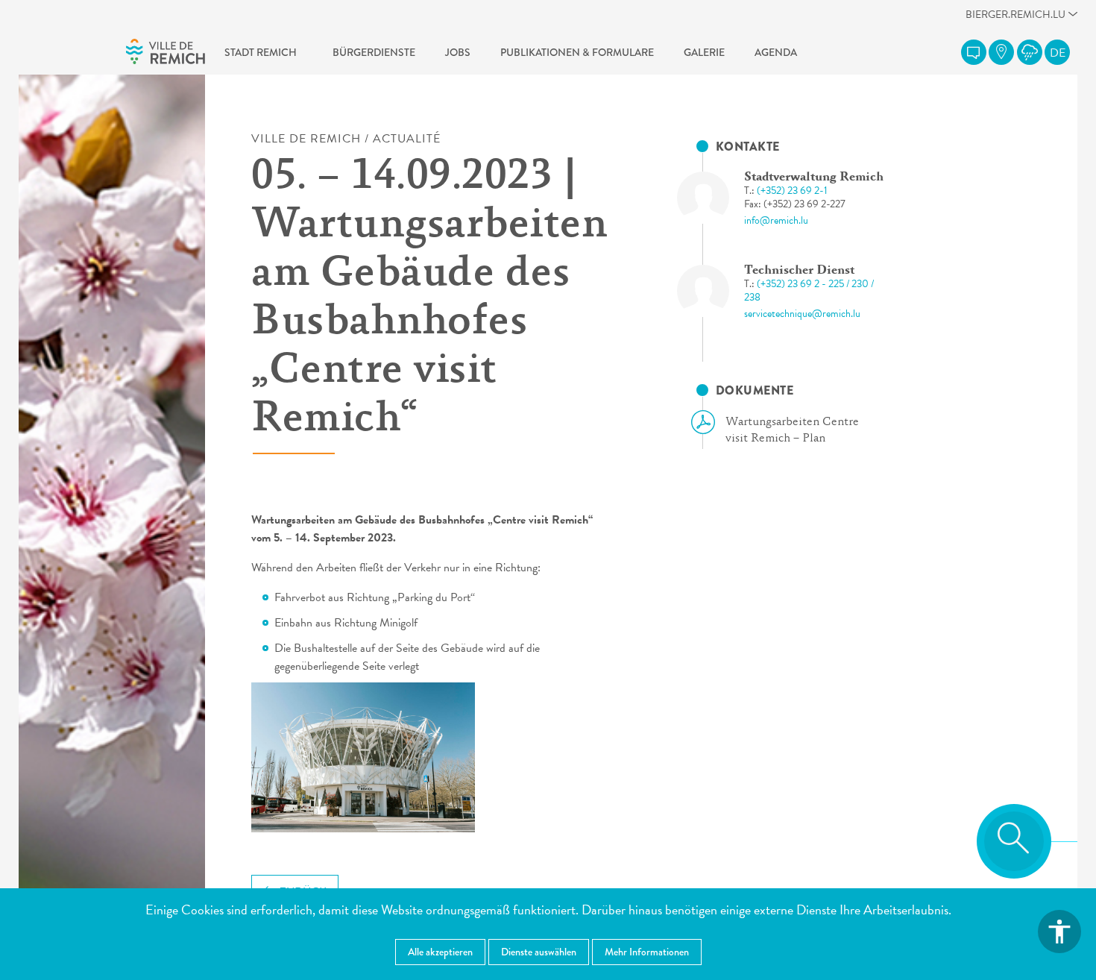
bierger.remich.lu (1015, 18)
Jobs (457, 52)
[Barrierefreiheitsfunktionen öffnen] (1059, 931)
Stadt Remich (260, 52)
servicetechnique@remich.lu (802, 313)
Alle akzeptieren (440, 951)
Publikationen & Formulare (577, 52)
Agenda (776, 52)
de (1057, 53)
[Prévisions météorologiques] (1029, 52)
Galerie (704, 52)
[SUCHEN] (1014, 841)
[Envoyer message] (973, 52)
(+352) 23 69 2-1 (792, 190)
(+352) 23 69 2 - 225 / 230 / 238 (809, 290)
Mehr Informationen (647, 951)
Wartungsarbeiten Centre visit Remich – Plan (792, 430)
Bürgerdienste (374, 52)
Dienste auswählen (538, 951)
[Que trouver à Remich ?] (1001, 52)
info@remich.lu (776, 220)
